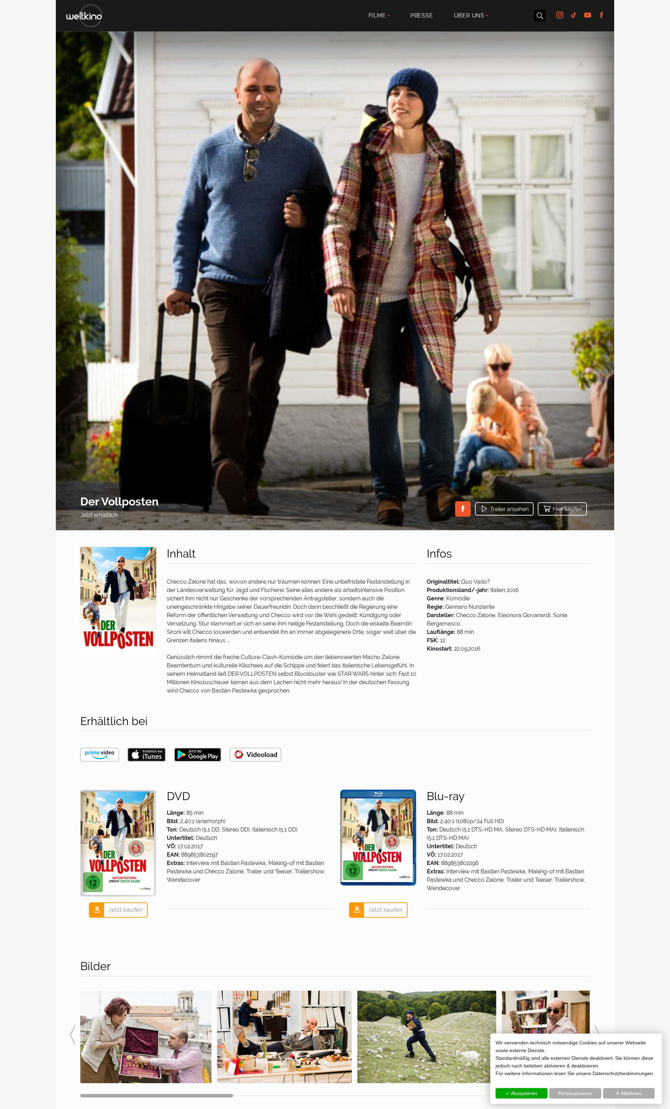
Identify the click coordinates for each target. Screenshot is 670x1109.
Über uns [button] (469, 15)
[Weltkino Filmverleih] (84, 15)
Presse (421, 15)
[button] (463, 509)
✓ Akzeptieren (521, 1093)
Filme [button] (377, 15)
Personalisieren (575, 1093)
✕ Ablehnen (629, 1093)
